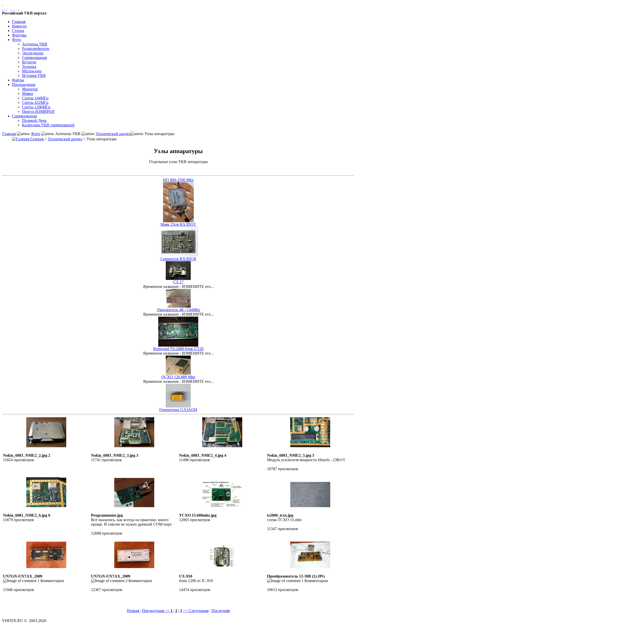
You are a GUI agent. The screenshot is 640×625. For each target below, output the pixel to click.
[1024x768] (4, 8)
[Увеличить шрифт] (10, 8)
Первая (133, 611)
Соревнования (34, 57)
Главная (19, 21)
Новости (19, 26)
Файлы (18, 80)
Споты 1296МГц (36, 107)
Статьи (18, 30)
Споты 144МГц (35, 98)
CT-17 (178, 282)
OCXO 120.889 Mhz (178, 377)
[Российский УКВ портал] (2, 4)
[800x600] (6, 8)
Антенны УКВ (34, 44)
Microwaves (32, 71)
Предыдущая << (156, 611)
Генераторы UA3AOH (178, 410)
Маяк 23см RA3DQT (178, 224)
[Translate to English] (18, 8)
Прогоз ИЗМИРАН (38, 111)
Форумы (19, 35)
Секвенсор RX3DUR (178, 259)
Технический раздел (113, 134)
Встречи (29, 62)
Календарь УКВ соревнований (48, 125)
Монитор (30, 89)
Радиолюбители (35, 48)
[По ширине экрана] (2, 8)
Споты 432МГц (35, 102)
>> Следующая (195, 611)
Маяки (27, 93)
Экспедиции (33, 53)
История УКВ (34, 75)
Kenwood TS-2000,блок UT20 (178, 349)
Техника (29, 66)
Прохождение (24, 84)
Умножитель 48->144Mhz (178, 310)
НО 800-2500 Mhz (178, 180)
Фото (16, 39)
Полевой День (34, 120)
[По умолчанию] (12, 8)
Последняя (221, 611)
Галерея (36, 139)
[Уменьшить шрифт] (14, 8)
